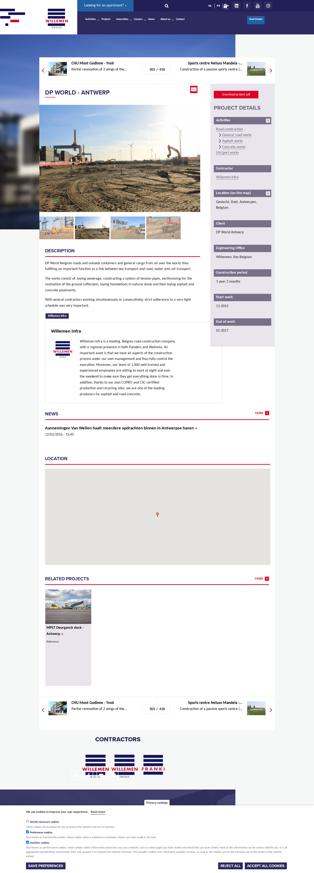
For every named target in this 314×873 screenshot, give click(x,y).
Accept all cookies (266, 866)
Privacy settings (157, 802)
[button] (157, 514)
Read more (98, 812)
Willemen (56, 18)
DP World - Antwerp (77, 92)
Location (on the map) (233, 193)
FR (218, 5)
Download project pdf (236, 94)
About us (165, 19)
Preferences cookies (41, 832)
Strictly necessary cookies (44, 822)
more (259, 413)
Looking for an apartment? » (105, 5)
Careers (138, 19)
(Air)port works (227, 153)
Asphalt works (232, 141)
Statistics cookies (39, 842)
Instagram (268, 6)
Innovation (122, 19)
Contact (180, 19)
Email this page (194, 89)
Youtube (258, 6)
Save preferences (45, 866)
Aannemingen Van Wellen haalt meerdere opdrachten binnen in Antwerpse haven (121, 428)
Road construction (229, 129)
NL (210, 5)
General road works (236, 135)
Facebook (247, 6)
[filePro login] (226, 7)
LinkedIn (236, 6)
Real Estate (255, 19)
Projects (106, 19)
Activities (90, 19)
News (151, 19)
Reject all (230, 866)
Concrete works (233, 147)
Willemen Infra (58, 315)
